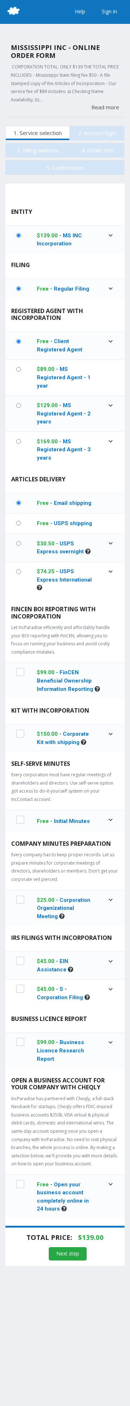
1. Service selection (38, 132)
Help (80, 11)
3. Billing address (38, 150)
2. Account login (97, 132)
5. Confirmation (65, 167)
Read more (105, 107)
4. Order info (97, 150)
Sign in (109, 11)
